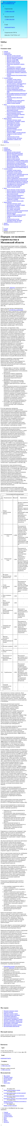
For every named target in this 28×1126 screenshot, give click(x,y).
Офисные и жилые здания (11, 1013)
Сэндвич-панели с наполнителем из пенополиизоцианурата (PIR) (16, 84)
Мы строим (7, 1075)
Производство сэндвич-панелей (15, 86)
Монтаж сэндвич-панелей (14, 55)
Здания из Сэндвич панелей (14, 134)
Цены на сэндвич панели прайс (15, 117)
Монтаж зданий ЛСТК (13, 61)
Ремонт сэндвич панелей (13, 103)
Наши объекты (8, 118)
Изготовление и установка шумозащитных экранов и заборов (16, 67)
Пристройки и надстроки (13, 124)
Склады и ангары (8, 1012)
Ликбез (6, 141)
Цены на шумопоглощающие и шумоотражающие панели (15, 112)
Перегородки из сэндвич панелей (16, 69)
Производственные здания (14, 120)
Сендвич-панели (8, 1116)
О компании (7, 53)
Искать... (3, 145)
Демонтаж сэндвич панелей (14, 101)
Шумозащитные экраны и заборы (13, 1025)
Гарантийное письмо (9, 966)
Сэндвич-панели (8, 78)
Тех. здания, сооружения (13, 125)
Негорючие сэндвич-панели (14, 82)
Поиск (5, 1081)
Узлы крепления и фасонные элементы (17, 182)
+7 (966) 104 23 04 (5, 1065)
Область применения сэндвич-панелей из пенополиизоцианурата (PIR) (16, 91)
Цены (5, 104)
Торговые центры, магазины (14, 138)
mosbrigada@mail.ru (10, 27)
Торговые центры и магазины (12, 1015)
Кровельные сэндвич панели (14, 80)
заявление (12, 287)
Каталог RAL (7, 1080)
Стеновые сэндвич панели (14, 79)
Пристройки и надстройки (11, 1023)
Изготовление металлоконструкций (16, 71)
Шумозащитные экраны (13, 122)
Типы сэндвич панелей (13, 87)
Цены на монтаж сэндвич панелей (16, 107)
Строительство (8, 54)
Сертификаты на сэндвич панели (15, 100)
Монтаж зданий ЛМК (12, 60)
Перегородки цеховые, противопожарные (13, 127)
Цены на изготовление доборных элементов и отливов (16, 115)
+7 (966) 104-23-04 (9, 11)
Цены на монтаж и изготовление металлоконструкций (15, 109)
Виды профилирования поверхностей (17, 93)
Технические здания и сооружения (13, 1022)
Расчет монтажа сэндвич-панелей (16, 106)
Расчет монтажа (8, 1078)
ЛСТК (8, 135)
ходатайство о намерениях (16, 309)
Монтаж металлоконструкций (15, 57)
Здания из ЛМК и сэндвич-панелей (16, 132)
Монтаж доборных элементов (15, 58)
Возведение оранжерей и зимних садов (17, 160)
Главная (6, 51)
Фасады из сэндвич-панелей (14, 129)
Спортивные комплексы (10, 1016)
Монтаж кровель (11, 131)
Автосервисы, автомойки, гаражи (16, 121)
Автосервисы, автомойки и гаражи (13, 1019)
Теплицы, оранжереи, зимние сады (13, 1020)
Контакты (6, 142)
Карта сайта (7, 1082)
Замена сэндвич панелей (13, 62)
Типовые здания (8, 1077)
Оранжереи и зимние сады (14, 139)
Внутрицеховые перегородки (11, 1026)
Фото (5, 1119)
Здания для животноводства (11, 1018)
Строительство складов (13, 136)
